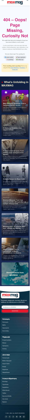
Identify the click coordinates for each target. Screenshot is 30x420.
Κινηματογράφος (6, 340)
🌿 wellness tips (19, 59)
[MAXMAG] (15, 3)
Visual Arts (15, 69)
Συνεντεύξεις (5, 330)
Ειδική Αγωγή (5, 390)
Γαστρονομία (5, 357)
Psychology (22, 67)
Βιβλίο (4, 325)
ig (16, 416)
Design (4, 366)
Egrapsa (4, 401)
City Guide (5, 399)
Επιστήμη (5, 381)
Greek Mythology (14, 67)
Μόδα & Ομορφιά (6, 360)
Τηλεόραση (5, 345)
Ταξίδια (4, 393)
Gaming (4, 348)
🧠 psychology (10, 59)
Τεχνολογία (5, 384)
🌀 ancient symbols (9, 57)
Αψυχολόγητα (6, 372)
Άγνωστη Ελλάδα (6, 396)
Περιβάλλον (5, 387)
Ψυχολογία (5, 369)
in (20, 416)
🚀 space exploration (20, 57)
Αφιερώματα (5, 327)
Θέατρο (4, 342)
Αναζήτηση (15, 310)
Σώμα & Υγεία (5, 363)
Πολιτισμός (5, 322)
